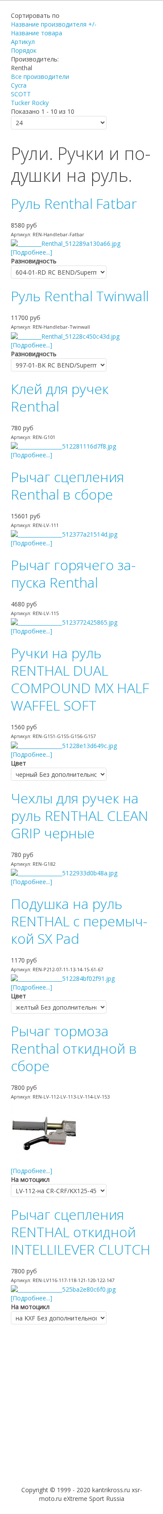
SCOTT (21, 94)
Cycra (19, 85)
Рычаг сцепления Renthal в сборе (67, 485)
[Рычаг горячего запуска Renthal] (64, 622)
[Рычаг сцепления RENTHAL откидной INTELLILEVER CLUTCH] (63, 1289)
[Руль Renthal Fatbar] (65, 243)
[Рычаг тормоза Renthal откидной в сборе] (43, 1133)
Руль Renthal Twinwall (80, 295)
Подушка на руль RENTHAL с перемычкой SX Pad (79, 921)
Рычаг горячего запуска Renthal (73, 573)
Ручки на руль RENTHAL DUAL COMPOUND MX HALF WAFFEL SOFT (80, 678)
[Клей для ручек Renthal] (63, 446)
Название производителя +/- (53, 24)
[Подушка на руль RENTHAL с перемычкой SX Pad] (63, 978)
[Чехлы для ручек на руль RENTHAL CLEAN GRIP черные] (64, 872)
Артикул (23, 41)
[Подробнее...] (31, 252)
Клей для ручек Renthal (60, 397)
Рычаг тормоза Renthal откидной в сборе (74, 1048)
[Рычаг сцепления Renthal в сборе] (64, 534)
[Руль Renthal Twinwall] (65, 335)
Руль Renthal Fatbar (74, 203)
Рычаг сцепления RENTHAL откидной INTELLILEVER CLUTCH (80, 1232)
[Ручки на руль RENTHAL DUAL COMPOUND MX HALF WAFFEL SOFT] (64, 745)
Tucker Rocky (30, 103)
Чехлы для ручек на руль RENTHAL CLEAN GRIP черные (79, 815)
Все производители (40, 76)
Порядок (24, 50)
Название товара (36, 33)
